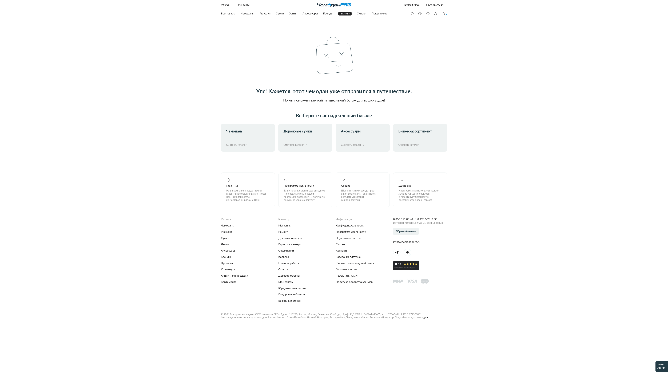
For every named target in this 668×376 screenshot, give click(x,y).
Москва (225, 4)
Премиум (227, 263)
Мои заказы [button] (285, 281)
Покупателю (380, 13)
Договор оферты (289, 275)
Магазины (243, 4)
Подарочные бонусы (291, 294)
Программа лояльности (351, 231)
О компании (286, 250)
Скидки (361, 13)
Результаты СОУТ (347, 275)
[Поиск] (412, 14)
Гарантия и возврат (290, 244)
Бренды (226, 256)
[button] (436, 14)
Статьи (340, 244)
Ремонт (283, 231)
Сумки (225, 238)
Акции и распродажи (234, 275)
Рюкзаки (226, 231)
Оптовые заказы (346, 269)
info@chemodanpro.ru (406, 241)
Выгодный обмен (289, 300)
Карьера (283, 256)
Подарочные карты (348, 238)
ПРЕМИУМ (345, 13)
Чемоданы (227, 225)
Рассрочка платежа (348, 256)
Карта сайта (228, 281)
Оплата (283, 269)
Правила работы (289, 263)
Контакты (342, 250)
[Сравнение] (420, 14)
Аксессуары (228, 250)
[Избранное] (428, 14)
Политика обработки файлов (354, 281)
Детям (225, 244)
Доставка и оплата (290, 238)
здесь (425, 317)
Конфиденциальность (350, 225)
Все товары (228, 13)
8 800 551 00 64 (403, 219)
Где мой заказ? (412, 4)
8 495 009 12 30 (427, 219)
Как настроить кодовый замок (355, 263)
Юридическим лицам (292, 288)
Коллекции (228, 269)
